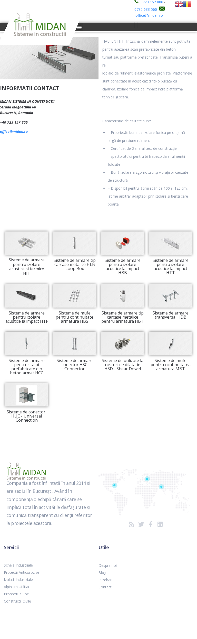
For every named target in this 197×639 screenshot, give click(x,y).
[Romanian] (187, 3)
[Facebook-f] (151, 524)
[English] (179, 3)
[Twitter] (141, 524)
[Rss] (132, 524)
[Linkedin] (160, 524)
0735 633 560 (145, 9)
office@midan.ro (149, 15)
